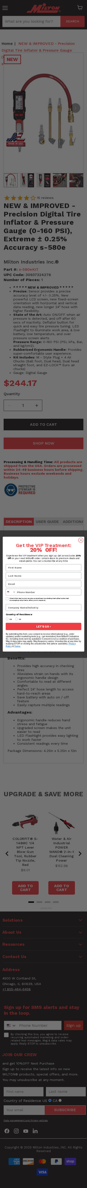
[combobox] (11, 592)
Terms (17, 646)
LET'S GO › (43, 626)
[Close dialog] (81, 540)
